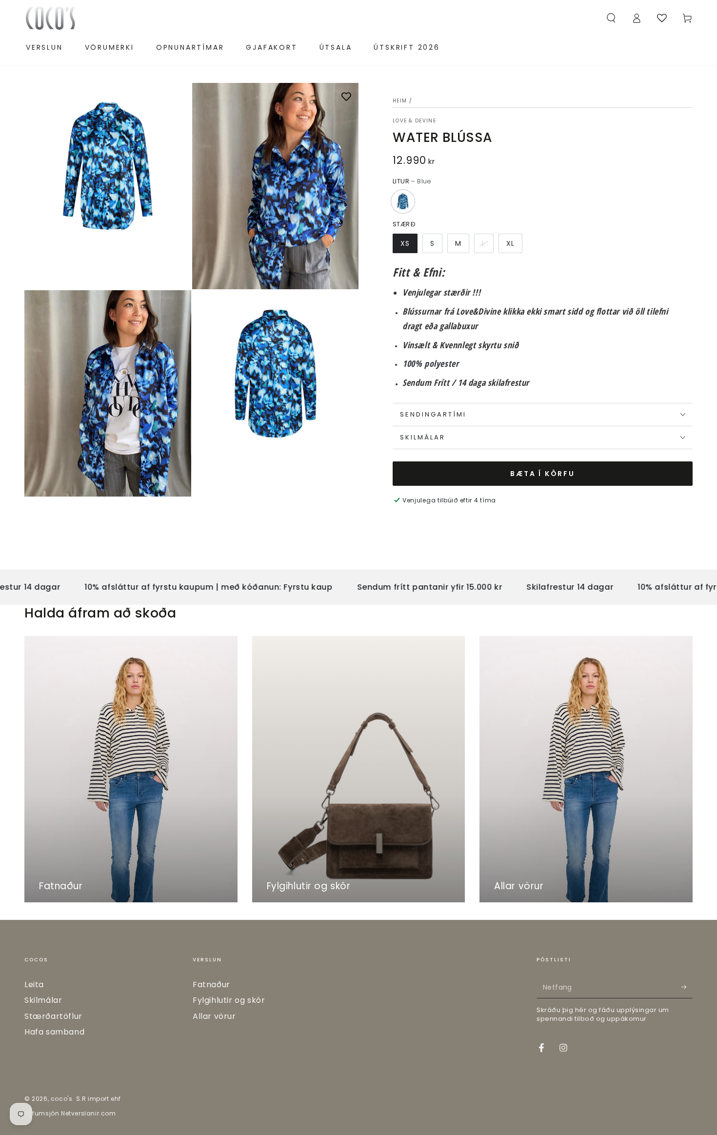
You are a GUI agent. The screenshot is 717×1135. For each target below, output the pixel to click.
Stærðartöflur (53, 1016)
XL (510, 243)
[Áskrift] (687, 987)
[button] (611, 18)
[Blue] (403, 201)
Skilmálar (43, 1000)
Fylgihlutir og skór (229, 1000)
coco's (62, 1099)
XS (405, 243)
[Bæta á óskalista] (346, 97)
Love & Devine (414, 121)
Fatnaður (211, 984)
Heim (400, 100)
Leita (34, 984)
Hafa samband (54, 1031)
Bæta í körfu (542, 473)
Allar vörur (214, 1016)
